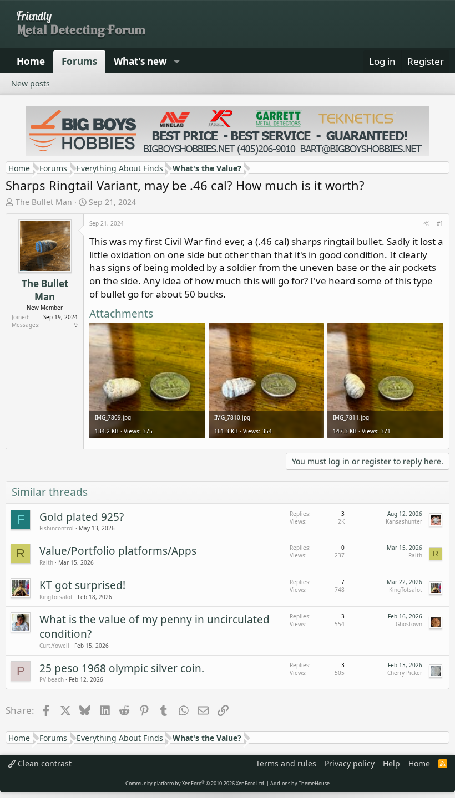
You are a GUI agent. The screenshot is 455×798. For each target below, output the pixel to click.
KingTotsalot (56, 597)
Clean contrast (44, 763)
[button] (176, 61)
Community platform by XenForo (195, 783)
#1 (440, 223)
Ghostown (409, 624)
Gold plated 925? (81, 517)
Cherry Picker (404, 673)
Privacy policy (350, 763)
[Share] (426, 223)
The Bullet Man (44, 202)
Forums (79, 61)
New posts (30, 83)
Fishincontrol (56, 528)
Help (391, 763)
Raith (46, 562)
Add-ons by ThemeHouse (300, 783)
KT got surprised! (82, 585)
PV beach (51, 679)
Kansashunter (404, 521)
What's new (140, 61)
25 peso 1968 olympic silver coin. (121, 668)
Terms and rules (286, 763)
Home (31, 61)
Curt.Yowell (54, 645)
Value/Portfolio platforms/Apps (117, 551)
